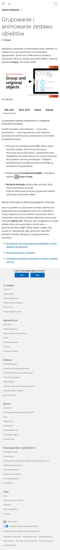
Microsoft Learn (8, 456)
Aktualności (7, 505)
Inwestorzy (7, 514)
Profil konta (7, 324)
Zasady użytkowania (45, 537)
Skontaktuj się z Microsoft (12, 537)
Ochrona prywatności (10, 509)
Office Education (8, 382)
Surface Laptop (8, 294)
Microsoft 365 (8, 307)
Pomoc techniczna (11, 9)
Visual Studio (7, 483)
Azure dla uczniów (9, 395)
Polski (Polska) (12, 522)
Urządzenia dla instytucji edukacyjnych (16, 368)
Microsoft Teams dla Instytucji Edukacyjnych (18, 373)
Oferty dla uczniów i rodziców (13, 391)
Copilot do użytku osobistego (13, 303)
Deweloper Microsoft (10, 452)
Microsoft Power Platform (12, 474)
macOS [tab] (37, 109)
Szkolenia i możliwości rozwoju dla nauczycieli (18, 386)
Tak (21, 275)
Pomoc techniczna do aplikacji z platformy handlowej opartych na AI (26, 461)
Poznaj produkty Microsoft (12, 312)
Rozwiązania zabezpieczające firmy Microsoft (18, 412)
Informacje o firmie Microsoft (13, 500)
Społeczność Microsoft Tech (12, 465)
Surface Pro (7, 289)
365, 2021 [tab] (9, 109)
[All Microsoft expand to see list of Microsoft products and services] (3, 3)
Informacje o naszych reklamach (26, 541)
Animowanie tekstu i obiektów (20, 252)
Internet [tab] (49, 109)
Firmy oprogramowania (11, 479)
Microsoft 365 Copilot (10, 435)
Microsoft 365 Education (11, 377)
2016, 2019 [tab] (24, 109)
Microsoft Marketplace (11, 470)
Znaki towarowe (8, 541)
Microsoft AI (7, 408)
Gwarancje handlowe (10, 351)
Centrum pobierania (10, 329)
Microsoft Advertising (10, 430)
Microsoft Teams (9, 439)
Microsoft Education (10, 364)
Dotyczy (7, 40)
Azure (5, 417)
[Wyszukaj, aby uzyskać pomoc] (9, 3)
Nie (37, 275)
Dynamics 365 (8, 421)
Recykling (6, 347)
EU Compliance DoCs (46, 541)
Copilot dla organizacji (11, 298)
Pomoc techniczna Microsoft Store (14, 333)
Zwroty (5, 338)
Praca (5, 496)
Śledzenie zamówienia (10, 342)
